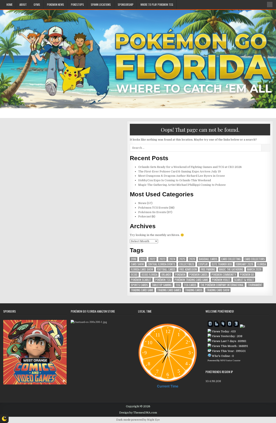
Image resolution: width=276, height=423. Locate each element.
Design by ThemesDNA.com (138, 412)
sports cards (139, 285)
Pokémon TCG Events (153, 207)
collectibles (186, 264)
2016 (133, 259)
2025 (182, 259)
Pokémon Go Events (152, 212)
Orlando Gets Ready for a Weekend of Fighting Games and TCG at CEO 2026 (190, 167)
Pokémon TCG (163, 280)
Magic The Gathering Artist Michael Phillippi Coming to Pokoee (182, 184)
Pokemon (180, 275)
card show (137, 264)
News (142, 203)
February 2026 (244, 264)
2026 (192, 259)
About (23, 4)
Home (9, 4)
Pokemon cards (198, 275)
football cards (166, 269)
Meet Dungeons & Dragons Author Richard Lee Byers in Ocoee (181, 175)
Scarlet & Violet (244, 280)
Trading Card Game (142, 290)
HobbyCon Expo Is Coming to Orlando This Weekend (174, 180)
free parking (208, 269)
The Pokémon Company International (222, 285)
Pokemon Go (247, 275)
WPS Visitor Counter (230, 360)
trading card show (217, 290)
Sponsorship (125, 4)
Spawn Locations (101, 4)
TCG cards (190, 285)
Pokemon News (55, 4)
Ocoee (134, 275)
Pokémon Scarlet (141, 280)
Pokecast (144, 216)
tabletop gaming (162, 285)
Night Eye (153, 419)
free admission (188, 269)
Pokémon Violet (221, 280)
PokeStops (77, 4)
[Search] (270, 4)
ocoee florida (149, 275)
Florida (261, 264)
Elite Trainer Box (222, 264)
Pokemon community (224, 275)
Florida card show (142, 269)
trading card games (169, 290)
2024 (172, 259)
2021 (143, 259)
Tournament (255, 285)
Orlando (166, 275)
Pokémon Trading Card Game (191, 280)
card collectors (255, 259)
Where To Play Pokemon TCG (156, 4)
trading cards (193, 290)
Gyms (37, 4)
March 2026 (254, 269)
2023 (162, 259)
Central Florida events (161, 264)
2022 (152, 259)
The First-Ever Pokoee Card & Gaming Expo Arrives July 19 (179, 171)
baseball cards (208, 259)
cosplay (203, 264)
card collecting (231, 259)
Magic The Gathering (231, 269)
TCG (178, 285)
